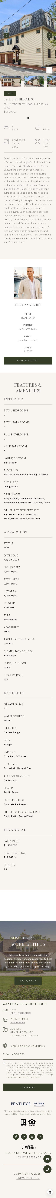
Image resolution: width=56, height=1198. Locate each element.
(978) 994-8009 (28, 328)
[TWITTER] (32, 1137)
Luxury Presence (28, 1157)
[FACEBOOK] (16, 1137)
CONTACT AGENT (28, 360)
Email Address (14, 1054)
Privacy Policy (33, 1077)
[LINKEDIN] (24, 1137)
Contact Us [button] (28, 981)
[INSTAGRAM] (40, 1137)
